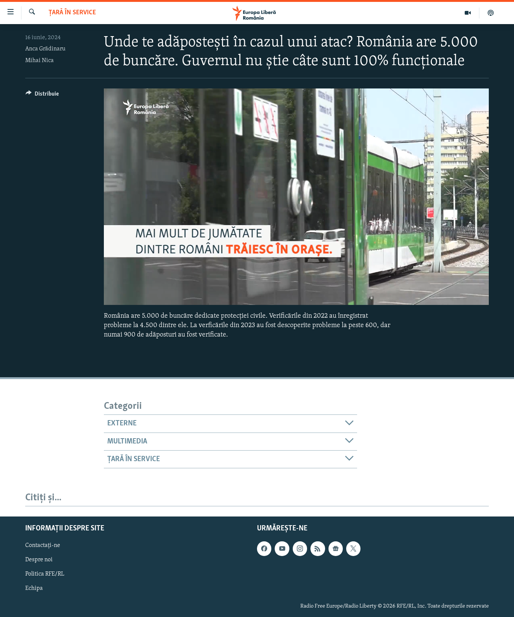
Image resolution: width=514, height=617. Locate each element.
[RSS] (317, 549)
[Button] (42, 95)
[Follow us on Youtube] (282, 549)
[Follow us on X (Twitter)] (353, 549)
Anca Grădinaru (45, 49)
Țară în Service (72, 12)
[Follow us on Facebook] (264, 549)
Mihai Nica (39, 61)
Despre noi (39, 560)
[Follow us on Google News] (335, 549)
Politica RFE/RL (44, 574)
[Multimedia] (467, 13)
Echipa (34, 589)
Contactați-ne (42, 546)
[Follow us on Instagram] (300, 549)
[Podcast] (490, 13)
